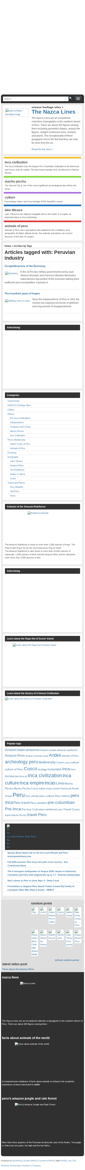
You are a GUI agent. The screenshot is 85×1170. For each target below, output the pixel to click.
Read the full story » (42, 149)
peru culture (46, 795)
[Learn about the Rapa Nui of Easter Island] (42, 663)
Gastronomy (14, 401)
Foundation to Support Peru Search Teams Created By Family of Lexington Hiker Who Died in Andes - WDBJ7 (41, 888)
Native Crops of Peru (20, 444)
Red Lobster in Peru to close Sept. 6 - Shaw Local (33, 880)
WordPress (17, 1161)
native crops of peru (49, 788)
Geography (13, 457)
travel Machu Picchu (16, 815)
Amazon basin (15, 750)
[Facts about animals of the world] (42, 1060)
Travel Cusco (71, 809)
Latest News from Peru (23, 836)
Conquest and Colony (20, 427)
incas (50, 782)
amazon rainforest (67, 750)
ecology (42, 769)
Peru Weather (16, 487)
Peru (19, 795)
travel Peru (36, 814)
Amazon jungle (48, 750)
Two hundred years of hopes (22, 293)
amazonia (33, 750)
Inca (66, 769)
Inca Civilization (17, 435)
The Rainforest (17, 470)
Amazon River (17, 465)
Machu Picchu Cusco (26, 788)
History (11, 414)
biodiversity (47, 762)
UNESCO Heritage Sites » (47, 107)
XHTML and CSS (68, 1161)
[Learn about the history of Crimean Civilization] (34, 716)
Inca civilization (45, 775)
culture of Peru (14, 769)
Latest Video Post (14, 964)
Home (8, 246)
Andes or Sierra (17, 474)
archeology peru (21, 761)
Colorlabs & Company (31, 1165)
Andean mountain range (37, 756)
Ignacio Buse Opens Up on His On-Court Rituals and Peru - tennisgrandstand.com (38, 854)
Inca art (23, 776)
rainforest (51, 809)
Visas (12, 495)
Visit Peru (14, 491)
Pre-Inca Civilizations (20, 418)
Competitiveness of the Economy (25, 266)
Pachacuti (66, 788)
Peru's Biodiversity (16, 440)
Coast (13, 478)
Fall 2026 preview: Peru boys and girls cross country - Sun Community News (38, 864)
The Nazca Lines (54, 112)
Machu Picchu (17, 431)
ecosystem (54, 769)
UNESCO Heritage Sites (19, 405)
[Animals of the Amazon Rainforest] (42, 526)
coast (67, 762)
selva (60, 809)
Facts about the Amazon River (18, 969)
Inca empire (32, 782)
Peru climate (32, 796)
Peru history (62, 795)
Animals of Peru (17, 448)
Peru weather (38, 802)
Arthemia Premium (9, 1165)
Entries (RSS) (30, 1161)
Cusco (30, 768)
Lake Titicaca (16, 461)
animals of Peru (70, 755)
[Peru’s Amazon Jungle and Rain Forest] (42, 1121)
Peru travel (21, 803)
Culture (11, 409)
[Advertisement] (42, 49)
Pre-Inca (13, 809)
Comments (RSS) (46, 1161)
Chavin (60, 762)
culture (75, 762)
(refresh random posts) (67, 960)
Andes (55, 755)
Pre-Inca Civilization (33, 809)
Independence (17, 422)
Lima (60, 783)
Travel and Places (16, 483)
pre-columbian (61, 802)
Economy (12, 452)
